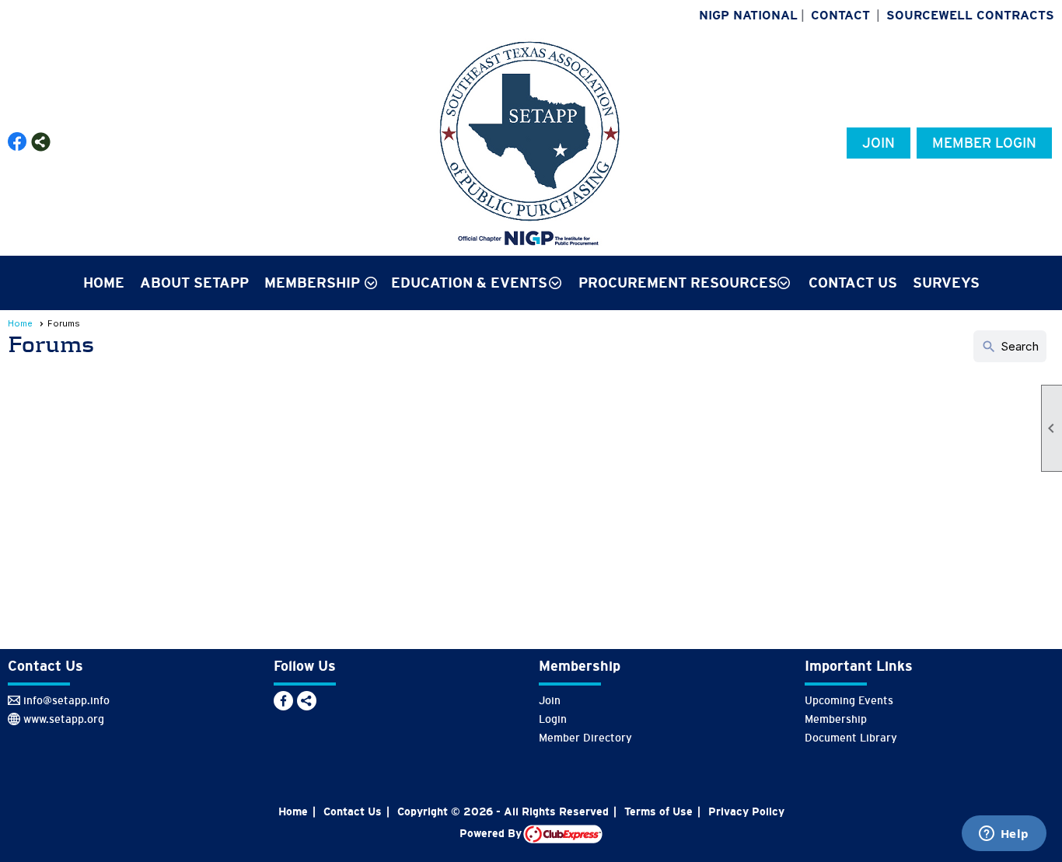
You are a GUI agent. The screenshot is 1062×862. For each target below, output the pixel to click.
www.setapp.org (63, 719)
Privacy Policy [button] (746, 811)
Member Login (984, 143)
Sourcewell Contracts (970, 15)
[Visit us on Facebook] (17, 142)
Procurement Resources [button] (677, 283)
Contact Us (853, 283)
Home (103, 283)
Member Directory (585, 737)
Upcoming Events (849, 700)
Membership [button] (312, 283)
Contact (840, 15)
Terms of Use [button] (658, 811)
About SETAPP (194, 283)
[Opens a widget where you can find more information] (1003, 834)
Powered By (491, 833)
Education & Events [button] (469, 283)
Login (553, 719)
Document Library (851, 737)
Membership (836, 719)
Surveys (946, 283)
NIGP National (748, 15)
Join (878, 143)
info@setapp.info (66, 700)
